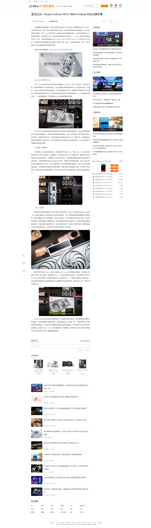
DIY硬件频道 (46, 6)
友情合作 (89, 522)
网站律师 (83, 522)
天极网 (29, 1)
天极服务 (62, 522)
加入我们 (73, 522)
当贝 (52, 505)
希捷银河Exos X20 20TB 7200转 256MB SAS (104, 182)
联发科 (52, 512)
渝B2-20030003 (59, 524)
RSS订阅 (94, 522)
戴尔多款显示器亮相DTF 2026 (108, 45)
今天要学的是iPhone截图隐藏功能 (103, 103)
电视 (32, 508)
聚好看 (32, 512)
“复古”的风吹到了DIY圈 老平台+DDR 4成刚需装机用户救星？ (65, 477)
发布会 (120, 7)
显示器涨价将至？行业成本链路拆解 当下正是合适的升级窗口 (65, 408)
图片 (114, 168)
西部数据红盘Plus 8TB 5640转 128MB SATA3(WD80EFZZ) (104, 179)
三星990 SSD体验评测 (107, 130)
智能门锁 (82, 505)
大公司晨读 (63, 512)
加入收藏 (46, 1)
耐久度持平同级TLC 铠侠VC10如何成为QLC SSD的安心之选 (65, 420)
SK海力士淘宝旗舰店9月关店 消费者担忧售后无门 (61, 397)
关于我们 (52, 522)
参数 (114, 165)
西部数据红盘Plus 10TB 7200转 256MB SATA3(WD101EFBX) (104, 197)
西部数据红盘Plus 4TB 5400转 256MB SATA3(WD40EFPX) (104, 176)
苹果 (42, 508)
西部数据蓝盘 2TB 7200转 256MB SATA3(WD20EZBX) (104, 185)
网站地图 (78, 522)
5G (32, 505)
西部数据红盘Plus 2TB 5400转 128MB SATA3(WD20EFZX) (104, 188)
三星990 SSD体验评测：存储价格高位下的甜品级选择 (63, 454)
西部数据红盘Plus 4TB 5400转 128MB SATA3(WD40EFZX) (104, 191)
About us (57, 522)
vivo (71, 505)
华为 (71, 512)
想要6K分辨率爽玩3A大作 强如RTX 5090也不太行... (62, 443)
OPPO (42, 505)
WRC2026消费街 (108, 89)
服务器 (84, 158)
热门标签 (34, 501)
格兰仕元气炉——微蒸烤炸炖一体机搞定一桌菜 (107, 99)
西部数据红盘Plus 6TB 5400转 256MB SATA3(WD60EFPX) (104, 174)
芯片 (71, 508)
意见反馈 (99, 522)
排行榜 (115, 7)
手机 (81, 508)
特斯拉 (42, 512)
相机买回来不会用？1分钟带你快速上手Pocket (107, 107)
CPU (37, 278)
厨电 (52, 508)
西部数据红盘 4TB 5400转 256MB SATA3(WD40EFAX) (104, 194)
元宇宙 (81, 512)
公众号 (111, 7)
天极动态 (68, 522)
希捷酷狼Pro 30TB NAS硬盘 (103, 161)
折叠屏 (62, 505)
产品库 (41, 1)
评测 (114, 171)
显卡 (53, 27)
